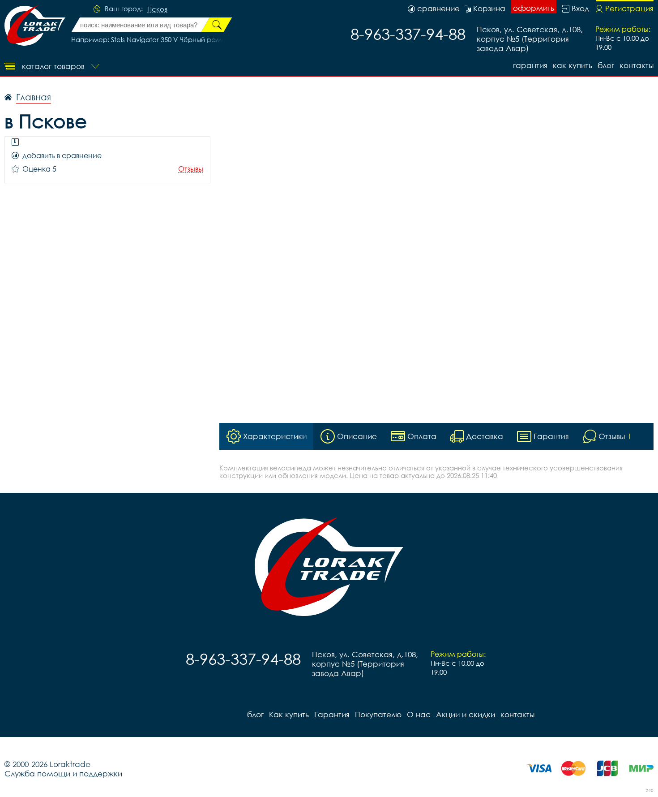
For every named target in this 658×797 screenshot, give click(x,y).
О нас (419, 714)
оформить (533, 8)
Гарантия (530, 65)
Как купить (572, 65)
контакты (637, 65)
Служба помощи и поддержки (63, 773)
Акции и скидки (465, 714)
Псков (157, 9)
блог (606, 65)
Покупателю (378, 714)
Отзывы (190, 169)
